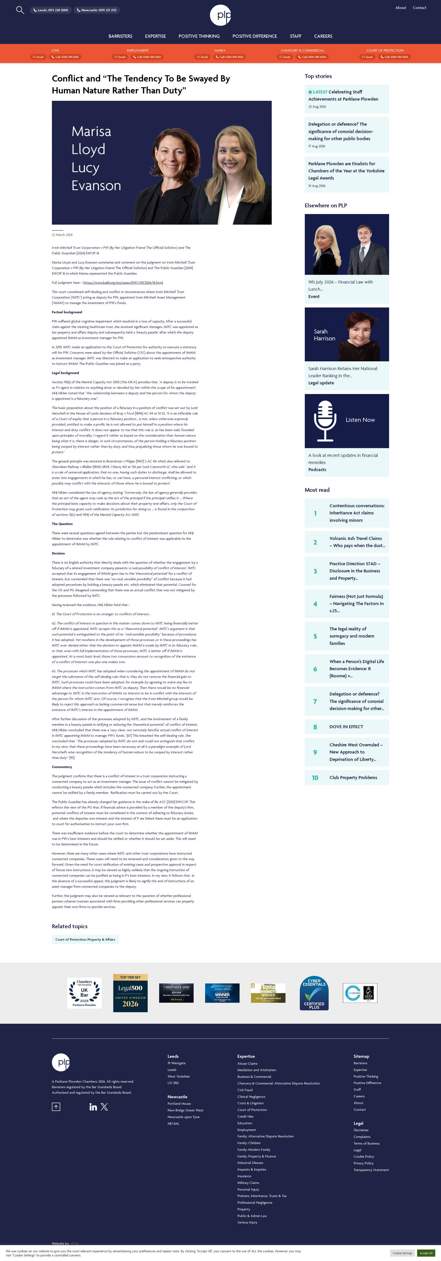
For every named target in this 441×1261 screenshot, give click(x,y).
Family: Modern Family (253, 1149)
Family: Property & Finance (256, 1156)
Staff (295, 36)
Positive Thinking (199, 36)
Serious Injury (247, 1222)
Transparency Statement (371, 1170)
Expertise (155, 36)
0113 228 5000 (58, 10)
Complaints (362, 1136)
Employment (246, 1130)
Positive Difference (255, 36)
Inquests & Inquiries (251, 1169)
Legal (357, 1150)
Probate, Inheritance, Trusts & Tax (262, 1196)
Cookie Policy (364, 1156)
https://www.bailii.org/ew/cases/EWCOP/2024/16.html (123, 282)
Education (244, 1123)
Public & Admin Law (252, 1216)
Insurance (244, 1176)
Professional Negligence (254, 1202)
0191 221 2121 (107, 10)
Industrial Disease (250, 1162)
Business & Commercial (254, 1076)
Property (243, 1209)
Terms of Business (367, 1143)
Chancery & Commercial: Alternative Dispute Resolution (278, 1083)
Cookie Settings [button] (402, 1253)
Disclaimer (361, 1130)
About (401, 7)
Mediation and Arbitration (256, 1070)
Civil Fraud (245, 1090)
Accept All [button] (426, 1253)
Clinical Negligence (251, 1096)
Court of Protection (252, 1109)
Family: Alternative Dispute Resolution (265, 1136)
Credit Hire (245, 1116)
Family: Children (249, 1143)
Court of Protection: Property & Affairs (85, 939)
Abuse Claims (247, 1063)
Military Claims (248, 1182)
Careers (323, 36)
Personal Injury (248, 1189)
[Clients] (84, 993)
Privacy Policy (363, 1163)
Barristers (120, 36)
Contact (419, 7)
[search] (20, 10)
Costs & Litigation (250, 1103)
